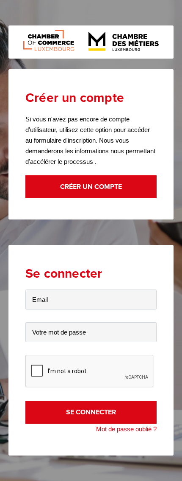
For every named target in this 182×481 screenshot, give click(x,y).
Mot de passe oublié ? (126, 429)
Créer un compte (91, 187)
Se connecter (91, 412)
